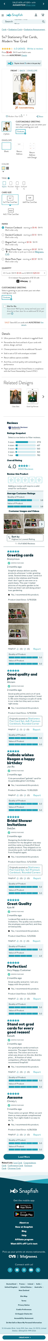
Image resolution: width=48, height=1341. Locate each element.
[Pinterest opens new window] (25, 1268)
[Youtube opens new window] (32, 1268)
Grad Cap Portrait (32, 406)
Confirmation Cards (15, 1165)
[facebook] (11, 1268)
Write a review (35, 48)
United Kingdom (11, 1287)
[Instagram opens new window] (18, 1268)
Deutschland (11, 1284)
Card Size (7, 192)
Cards (4, 29)
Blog (24, 1231)
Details (24, 55)
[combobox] (24, 21)
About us (24, 1222)
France (22, 1284)
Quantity (6, 268)
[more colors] (3, 172)
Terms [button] (23, 1301)
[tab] (26, 115)
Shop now (30, 5)
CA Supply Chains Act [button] (23, 1314)
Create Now (24, 1337)
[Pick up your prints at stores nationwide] (12, 1256)
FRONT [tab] (14, 70)
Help (24, 1235)
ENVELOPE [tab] (32, 70)
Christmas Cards (14, 1168)
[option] (6, 128)
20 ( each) (21, 273)
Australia (38, 1287)
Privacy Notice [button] (24, 1305)
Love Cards (18, 1162)
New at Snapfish (24, 1226)
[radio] (3, 168)
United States (26, 1287)
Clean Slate (15, 406)
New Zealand (24, 1290)
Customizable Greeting (28, 121)
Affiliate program (24, 1239)
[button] (3, 15)
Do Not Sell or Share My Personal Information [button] (24, 1323)
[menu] (39, 116)
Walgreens (39, 252)
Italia (38, 1284)
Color (5, 164)
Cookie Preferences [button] (23, 1309)
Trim (4, 178)
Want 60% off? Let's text (24, 1243)
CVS (7, 254)
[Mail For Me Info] (12, 313)
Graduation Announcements (35, 29)
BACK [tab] (22, 70)
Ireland (31, 1284)
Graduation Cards (15, 29)
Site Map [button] (23, 1296)
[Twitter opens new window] (39, 1268)
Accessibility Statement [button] (23, 1318)
